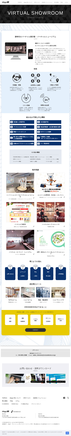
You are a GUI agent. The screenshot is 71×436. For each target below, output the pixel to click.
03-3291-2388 (5, 415)
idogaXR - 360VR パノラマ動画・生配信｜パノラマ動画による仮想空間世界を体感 (5, 412)
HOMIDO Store (15, 403)
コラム (66, 2)
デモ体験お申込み (25, 403)
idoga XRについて (28, 2)
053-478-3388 (41, 415)
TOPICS (20, 2)
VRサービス (37, 2)
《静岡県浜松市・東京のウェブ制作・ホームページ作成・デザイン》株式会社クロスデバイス (16, 412)
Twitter (68, 398)
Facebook (64, 398)
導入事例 (56, 2)
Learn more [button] (4, 433)
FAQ (62, 2)
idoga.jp (48, 138)
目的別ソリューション (47, 2)
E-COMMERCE (5, 403)
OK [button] (67, 433)
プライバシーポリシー (36, 403)
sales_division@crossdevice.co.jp (44, 355)
